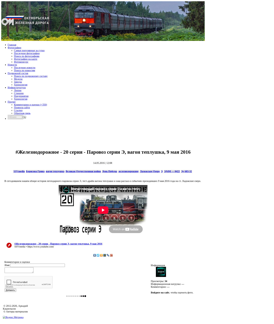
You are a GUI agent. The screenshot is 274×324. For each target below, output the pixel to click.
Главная (12, 44)
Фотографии (14, 47)
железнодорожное (128, 171)
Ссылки (18, 110)
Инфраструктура (17, 87)
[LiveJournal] (108, 255)
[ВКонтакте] (94, 255)
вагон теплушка (55, 171)
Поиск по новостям (24, 70)
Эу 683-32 (186, 171)
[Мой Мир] (104, 255)
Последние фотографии (27, 53)
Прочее (12, 101)
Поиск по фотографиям (26, 56)
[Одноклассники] (101, 255)
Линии (17, 90)
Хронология (20, 84)
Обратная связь (22, 113)
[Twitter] (98, 255)
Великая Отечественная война (83, 171)
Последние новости (24, 67)
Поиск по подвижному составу (31, 76)
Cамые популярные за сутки (29, 50)
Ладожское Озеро (150, 171)
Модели (18, 79)
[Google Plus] (111, 255)
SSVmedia (19, 171)
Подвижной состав (18, 73)
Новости (12, 64)
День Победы (109, 171)
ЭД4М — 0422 (172, 171)
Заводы (18, 81)
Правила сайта (22, 107)
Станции (19, 93)
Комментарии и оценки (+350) (30, 104)
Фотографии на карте (25, 59)
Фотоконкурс (21, 62)
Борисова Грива (35, 171)
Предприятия (21, 96)
